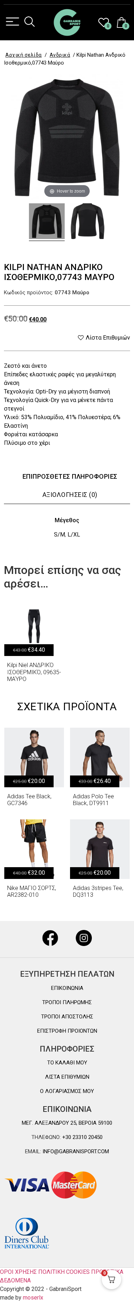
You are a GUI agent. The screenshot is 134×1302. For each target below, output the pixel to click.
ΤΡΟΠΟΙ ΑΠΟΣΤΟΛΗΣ (67, 1016)
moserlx (33, 1297)
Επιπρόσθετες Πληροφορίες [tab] (70, 476)
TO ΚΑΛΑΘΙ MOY (67, 1062)
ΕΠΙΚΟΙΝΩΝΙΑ (67, 988)
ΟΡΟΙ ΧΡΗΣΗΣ (18, 1271)
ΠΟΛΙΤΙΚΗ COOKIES (64, 1271)
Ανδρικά (60, 55)
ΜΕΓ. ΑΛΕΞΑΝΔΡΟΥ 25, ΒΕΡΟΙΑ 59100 (67, 1123)
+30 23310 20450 (82, 1137)
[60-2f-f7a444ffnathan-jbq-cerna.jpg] (47, 222)
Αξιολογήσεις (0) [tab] (70, 494)
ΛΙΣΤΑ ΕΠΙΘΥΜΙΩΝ (67, 1077)
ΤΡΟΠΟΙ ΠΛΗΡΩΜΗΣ (67, 1002)
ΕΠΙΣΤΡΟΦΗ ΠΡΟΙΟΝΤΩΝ (67, 1031)
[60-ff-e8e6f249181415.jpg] (87, 222)
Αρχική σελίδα (23, 55)
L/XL (74, 534)
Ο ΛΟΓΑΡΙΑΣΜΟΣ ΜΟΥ (67, 1091)
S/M (59, 534)
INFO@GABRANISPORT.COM (75, 1151)
